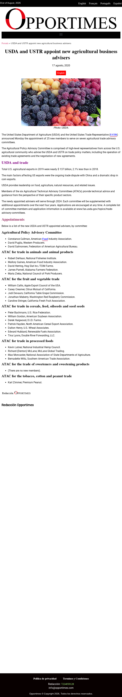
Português (105, 3)
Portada (5, 43)
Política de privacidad (45, 678)
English (82, 3)
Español (117, 3)
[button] (61, 34)
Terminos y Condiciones (76, 678)
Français (93, 3)
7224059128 (67, 684)
